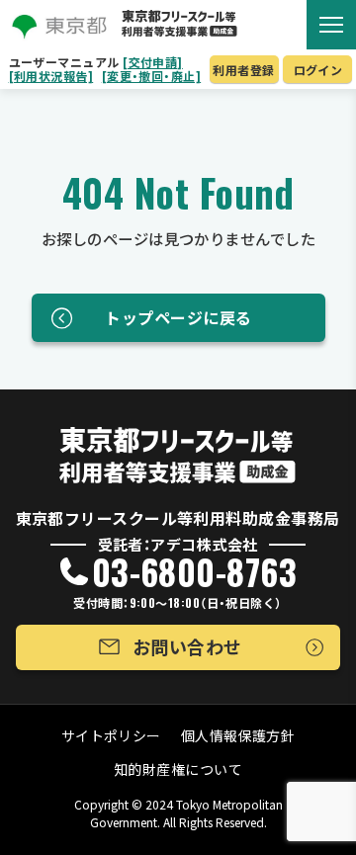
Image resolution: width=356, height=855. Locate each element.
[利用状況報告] (51, 76)
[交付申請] (153, 62)
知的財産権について (178, 769)
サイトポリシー (111, 735)
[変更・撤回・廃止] (152, 76)
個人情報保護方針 (238, 735)
